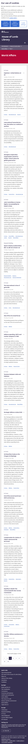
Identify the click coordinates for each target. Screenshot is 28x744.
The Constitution (5, 689)
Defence (10, 326)
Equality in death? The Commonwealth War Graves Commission (12, 590)
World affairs (4, 702)
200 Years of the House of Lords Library (11, 674)
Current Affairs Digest (6, 717)
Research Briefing (7, 275)
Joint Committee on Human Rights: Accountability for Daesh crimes (12, 204)
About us (3, 676)
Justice (5, 237)
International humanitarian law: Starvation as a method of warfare (13, 124)
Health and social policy (7, 695)
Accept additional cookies (6, 23)
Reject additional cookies (15, 23)
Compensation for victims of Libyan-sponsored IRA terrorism (12, 539)
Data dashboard (5, 715)
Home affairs (4, 697)
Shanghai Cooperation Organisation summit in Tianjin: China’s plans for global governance (11, 157)
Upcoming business (6, 672)
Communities (11, 624)
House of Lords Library (10, 38)
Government (18, 579)
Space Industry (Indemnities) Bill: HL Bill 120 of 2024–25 (13, 246)
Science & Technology (17, 277)
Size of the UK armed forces (12, 316)
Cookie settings (23, 23)
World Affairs (5, 48)
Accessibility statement (7, 742)
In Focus (5, 114)
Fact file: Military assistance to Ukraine (13, 635)
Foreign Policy (11, 194)
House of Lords (16, 366)
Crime (10, 307)
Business (14, 275)
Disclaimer (4, 680)
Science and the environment (8, 700)
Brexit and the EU (5, 687)
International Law (12, 114)
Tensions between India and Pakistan (12, 375)
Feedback (3, 682)
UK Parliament (5, 46)
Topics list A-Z (4, 704)
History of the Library (6, 678)
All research (4, 719)
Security (19, 114)
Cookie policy (12, 740)
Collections (4, 710)
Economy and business (7, 693)
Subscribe (6, 730)
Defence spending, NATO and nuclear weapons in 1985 (12, 335)
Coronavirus (4, 691)
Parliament (6, 529)
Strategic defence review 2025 (13, 412)
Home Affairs (11, 236)
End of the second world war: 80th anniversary (12, 497)
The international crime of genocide (12, 286)
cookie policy (13, 18)
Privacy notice (5, 740)
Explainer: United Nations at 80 (12, 74)
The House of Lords (6, 699)
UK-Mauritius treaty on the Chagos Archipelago (12, 455)
